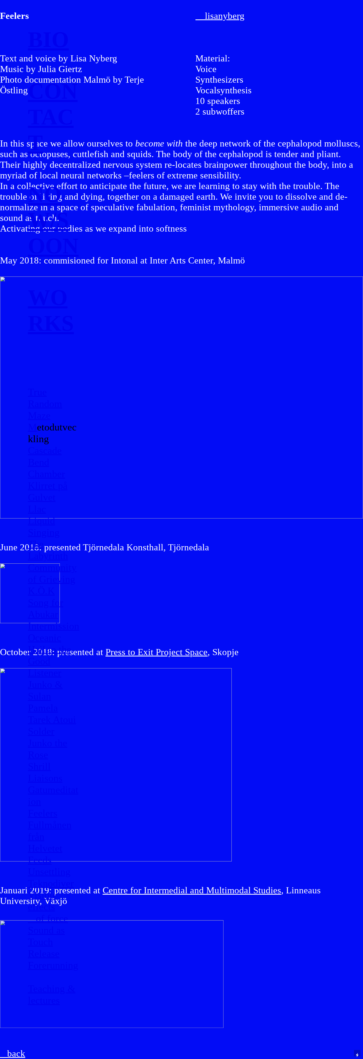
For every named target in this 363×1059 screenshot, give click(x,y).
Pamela (43, 707)
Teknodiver (51, 883)
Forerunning (53, 965)
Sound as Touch (46, 935)
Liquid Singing (44, 526)
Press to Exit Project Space (156, 652)
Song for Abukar (45, 608)
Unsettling (49, 871)
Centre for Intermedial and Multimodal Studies (192, 890)
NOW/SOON (53, 220)
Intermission (53, 625)
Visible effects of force (48, 906)
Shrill (39, 766)
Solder (41, 731)
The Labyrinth (48, 549)
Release (44, 953)
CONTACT (53, 117)
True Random (45, 397)
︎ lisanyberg (219, 16)
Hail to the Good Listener (49, 661)
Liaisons (45, 778)
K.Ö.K (41, 590)
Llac (37, 508)
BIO (48, 39)
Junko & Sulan (45, 690)
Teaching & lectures (51, 994)
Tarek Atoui (52, 719)
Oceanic (44, 637)
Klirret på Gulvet (47, 491)
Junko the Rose (47, 748)
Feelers (42, 813)
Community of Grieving (52, 573)
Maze (39, 415)
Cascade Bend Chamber (46, 462)
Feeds (40, 859)
